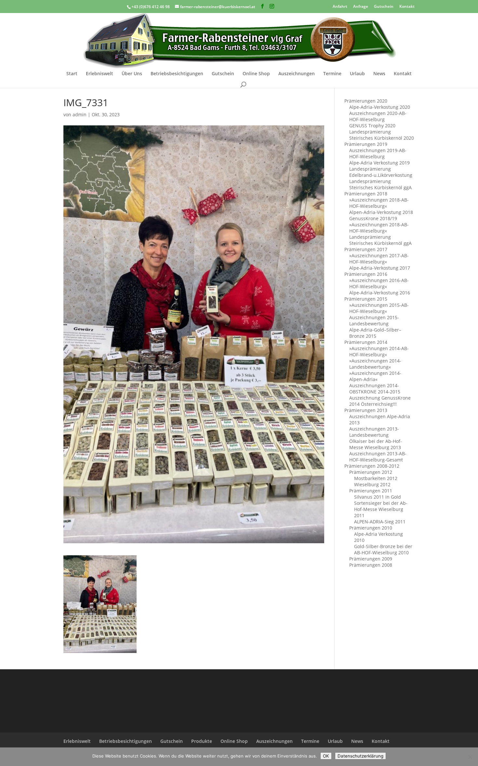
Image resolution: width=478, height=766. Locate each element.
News (379, 74)
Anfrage (360, 6)
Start (71, 74)
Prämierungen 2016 (365, 274)
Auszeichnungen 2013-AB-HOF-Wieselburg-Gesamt (377, 456)
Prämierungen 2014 (365, 342)
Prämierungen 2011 (370, 491)
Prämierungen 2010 (370, 528)
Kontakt (407, 6)
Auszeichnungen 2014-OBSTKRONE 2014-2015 (374, 388)
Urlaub (357, 74)
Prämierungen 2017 (365, 249)
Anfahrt (340, 6)
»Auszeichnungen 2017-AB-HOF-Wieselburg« (379, 258)
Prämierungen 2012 (370, 472)
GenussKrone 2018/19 (373, 218)
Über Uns (132, 74)
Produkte (201, 741)
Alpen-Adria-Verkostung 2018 (381, 212)
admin (79, 114)
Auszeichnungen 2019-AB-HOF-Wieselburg (377, 153)
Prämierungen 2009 (370, 559)
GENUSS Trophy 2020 (372, 125)
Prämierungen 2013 (365, 410)
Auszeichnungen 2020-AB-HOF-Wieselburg (377, 116)
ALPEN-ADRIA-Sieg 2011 (379, 521)
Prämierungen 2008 (370, 565)
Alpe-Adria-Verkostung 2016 (379, 293)
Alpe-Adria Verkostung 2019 (379, 163)
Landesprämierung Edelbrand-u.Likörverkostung (380, 172)
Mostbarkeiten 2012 (375, 478)
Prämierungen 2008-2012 (371, 466)
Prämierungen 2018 (365, 194)
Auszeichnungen (296, 74)
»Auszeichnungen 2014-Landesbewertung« (375, 364)
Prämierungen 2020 (365, 101)
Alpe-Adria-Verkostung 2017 (379, 268)
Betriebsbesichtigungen (177, 74)
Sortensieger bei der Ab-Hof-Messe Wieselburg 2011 (380, 509)
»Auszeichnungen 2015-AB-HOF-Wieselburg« (379, 308)
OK (326, 756)
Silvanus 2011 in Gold (377, 497)
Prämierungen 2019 (365, 144)
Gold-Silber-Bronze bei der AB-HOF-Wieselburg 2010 (383, 549)
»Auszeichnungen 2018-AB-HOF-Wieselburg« (379, 203)
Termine (332, 74)
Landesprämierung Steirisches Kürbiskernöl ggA (380, 184)
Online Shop (256, 74)
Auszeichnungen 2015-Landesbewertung (374, 320)
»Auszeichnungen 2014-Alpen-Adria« (375, 376)
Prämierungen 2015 (365, 299)
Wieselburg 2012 (372, 484)
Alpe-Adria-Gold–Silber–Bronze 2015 (375, 333)
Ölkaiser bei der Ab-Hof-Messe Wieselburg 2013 (375, 444)
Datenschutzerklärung (360, 756)
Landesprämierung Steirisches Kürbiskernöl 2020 (381, 135)
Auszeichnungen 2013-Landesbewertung (374, 432)
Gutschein (383, 6)
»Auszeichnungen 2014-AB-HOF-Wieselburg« (379, 351)
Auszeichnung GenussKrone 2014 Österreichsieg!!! (380, 401)
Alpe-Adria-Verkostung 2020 (379, 107)
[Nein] (470, 757)
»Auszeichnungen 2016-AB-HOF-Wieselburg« (379, 283)
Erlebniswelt (99, 74)
